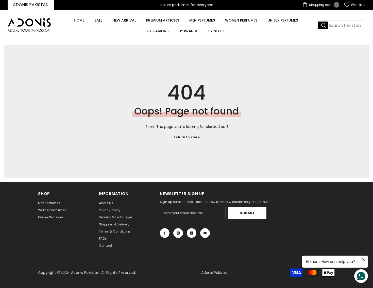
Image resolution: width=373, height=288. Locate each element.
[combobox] (341, 25)
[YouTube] (205, 233)
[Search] (341, 25)
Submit (247, 213)
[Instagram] (178, 233)
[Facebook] (164, 233)
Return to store (187, 137)
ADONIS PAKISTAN (30, 5)
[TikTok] (191, 233)
